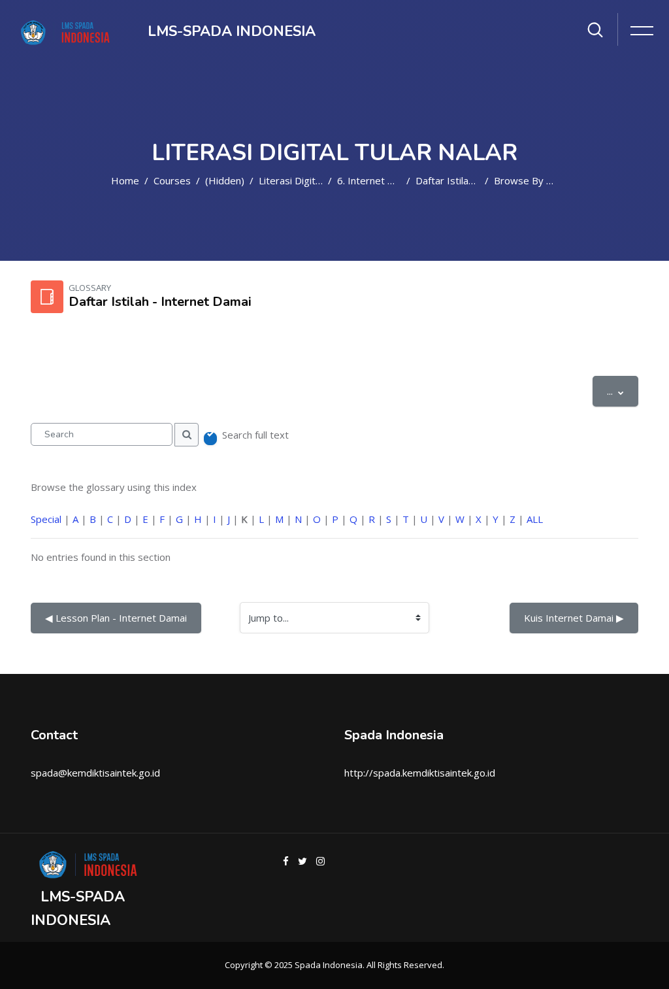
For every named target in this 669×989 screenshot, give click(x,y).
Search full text (255, 434)
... (622, 390)
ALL (535, 519)
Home (125, 180)
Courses (172, 180)
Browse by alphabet (540, 180)
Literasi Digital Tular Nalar (316, 180)
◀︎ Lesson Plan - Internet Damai (116, 617)
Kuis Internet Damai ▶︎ (574, 617)
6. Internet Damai (376, 180)
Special (46, 519)
